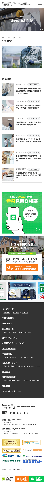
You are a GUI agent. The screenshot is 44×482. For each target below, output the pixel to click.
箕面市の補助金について (12, 380)
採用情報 (6, 386)
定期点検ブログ (22, 366)
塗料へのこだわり (9, 338)
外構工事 (25, 313)
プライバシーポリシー (11, 391)
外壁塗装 (7, 313)
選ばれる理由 (8, 318)
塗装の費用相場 (8, 349)
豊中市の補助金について (31, 380)
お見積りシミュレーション (13, 343)
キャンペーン (35, 366)
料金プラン (7, 323)
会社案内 (6, 372)
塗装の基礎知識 (9, 366)
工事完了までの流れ (10, 357)
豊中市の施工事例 (25, 332)
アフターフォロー (26, 357)
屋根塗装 (16, 313)
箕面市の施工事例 (10, 332)
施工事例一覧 (8, 329)
